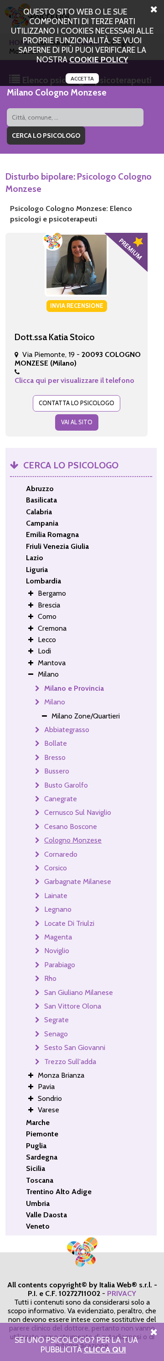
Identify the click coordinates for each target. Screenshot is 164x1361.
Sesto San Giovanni (74, 1047)
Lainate (55, 895)
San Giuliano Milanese (78, 992)
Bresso (55, 757)
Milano (54, 702)
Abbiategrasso (66, 729)
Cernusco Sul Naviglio (77, 812)
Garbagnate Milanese (77, 881)
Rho (50, 978)
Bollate (55, 743)
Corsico (55, 868)
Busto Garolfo (66, 785)
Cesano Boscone (70, 826)
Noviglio (56, 950)
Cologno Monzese (73, 840)
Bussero (56, 771)
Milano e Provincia (74, 688)
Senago (56, 1034)
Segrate (56, 1019)
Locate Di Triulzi (69, 923)
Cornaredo (60, 854)
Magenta (58, 937)
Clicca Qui (105, 1349)
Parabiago (59, 964)
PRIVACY (121, 1293)
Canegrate (60, 798)
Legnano (58, 909)
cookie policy (98, 59)
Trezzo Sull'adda (70, 1061)
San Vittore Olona (72, 1006)
